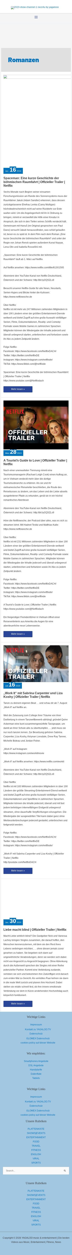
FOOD (36, 1141)
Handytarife (36, 1069)
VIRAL (36, 1158)
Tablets (36, 1078)
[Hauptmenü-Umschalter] (36, 17)
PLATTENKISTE (36, 1129)
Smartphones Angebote (36, 1061)
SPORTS (36, 1162)
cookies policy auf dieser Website (38, 1042)
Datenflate (36, 1074)
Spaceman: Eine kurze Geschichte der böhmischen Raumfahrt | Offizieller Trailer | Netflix (34, 181)
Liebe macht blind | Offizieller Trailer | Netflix (34, 929)
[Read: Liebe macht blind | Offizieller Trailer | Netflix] (36, 900)
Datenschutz (36, 1033)
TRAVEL (36, 1146)
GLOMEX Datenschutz (38, 1038)
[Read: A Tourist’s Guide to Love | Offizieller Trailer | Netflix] (36, 424)
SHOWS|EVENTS (36, 1133)
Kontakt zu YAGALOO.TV (38, 1029)
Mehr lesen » (18, 390)
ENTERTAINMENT (36, 1137)
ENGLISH (36, 1154)
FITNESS (36, 1150)
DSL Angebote (36, 1065)
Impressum (36, 1024)
